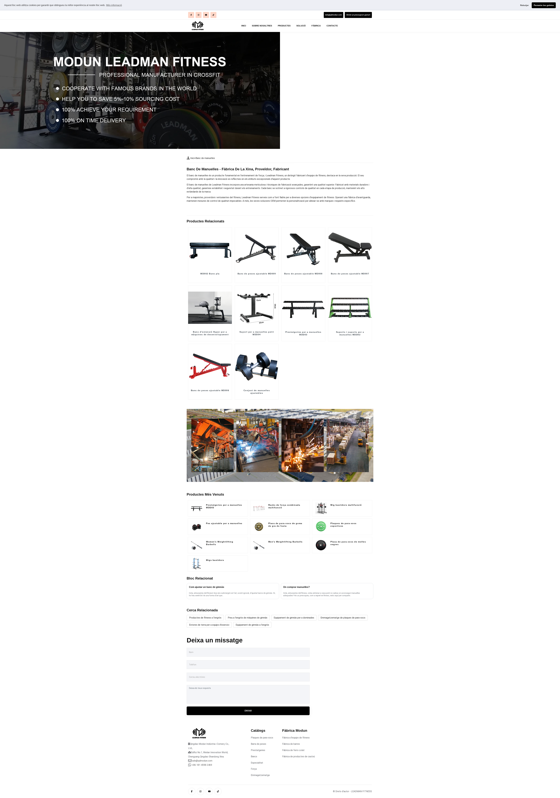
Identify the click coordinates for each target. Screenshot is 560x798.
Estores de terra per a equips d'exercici (209, 624)
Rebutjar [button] (524, 5)
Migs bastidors (215, 560)
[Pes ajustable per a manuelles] (196, 527)
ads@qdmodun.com (202, 760)
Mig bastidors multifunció (346, 505)
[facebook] (191, 15)
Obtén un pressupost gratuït (358, 15)
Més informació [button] (114, 5)
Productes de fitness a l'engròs (205, 617)
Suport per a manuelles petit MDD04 (256, 333)
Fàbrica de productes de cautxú (298, 756)
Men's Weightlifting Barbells (285, 542)
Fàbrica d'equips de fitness (296, 737)
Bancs (254, 756)
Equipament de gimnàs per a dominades (294, 617)
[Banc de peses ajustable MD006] (210, 366)
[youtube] (206, 15)
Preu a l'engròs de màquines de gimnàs (247, 617)
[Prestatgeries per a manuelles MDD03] (303, 308)
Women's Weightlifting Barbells (219, 543)
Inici (192, 158)
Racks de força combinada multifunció (284, 506)
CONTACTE (332, 26)
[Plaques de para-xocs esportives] (321, 527)
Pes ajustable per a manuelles (224, 523)
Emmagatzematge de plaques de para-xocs (343, 617)
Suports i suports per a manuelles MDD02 (350, 333)
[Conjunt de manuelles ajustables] (257, 366)
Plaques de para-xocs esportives (343, 524)
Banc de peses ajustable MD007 (350, 273)
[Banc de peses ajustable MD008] (303, 249)
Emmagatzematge (260, 775)
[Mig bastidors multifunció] (321, 508)
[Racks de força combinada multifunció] (259, 508)
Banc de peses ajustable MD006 (210, 390)
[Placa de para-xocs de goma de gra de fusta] (259, 527)
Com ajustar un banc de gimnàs (206, 587)
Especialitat (257, 762)
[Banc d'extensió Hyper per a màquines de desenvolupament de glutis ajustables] (210, 307)
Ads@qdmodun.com (333, 15)
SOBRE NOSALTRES (262, 26)
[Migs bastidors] (196, 563)
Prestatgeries (258, 750)
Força (254, 768)
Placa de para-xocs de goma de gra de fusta (285, 524)
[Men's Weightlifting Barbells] (259, 545)
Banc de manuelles (205, 158)
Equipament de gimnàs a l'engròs (252, 624)
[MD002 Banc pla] (210, 249)
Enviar (248, 711)
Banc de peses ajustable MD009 (257, 273)
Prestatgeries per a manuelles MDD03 (303, 333)
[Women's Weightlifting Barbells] (196, 545)
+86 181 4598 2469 (202, 765)
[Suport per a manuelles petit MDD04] (257, 307)
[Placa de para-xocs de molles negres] (321, 545)
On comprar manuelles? (296, 587)
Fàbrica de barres (291, 744)
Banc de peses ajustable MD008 (303, 273)
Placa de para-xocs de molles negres (348, 543)
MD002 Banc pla (210, 273)
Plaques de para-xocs (262, 737)
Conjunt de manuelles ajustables (257, 391)
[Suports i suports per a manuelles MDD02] (350, 308)
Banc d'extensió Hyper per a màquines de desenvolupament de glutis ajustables (210, 334)
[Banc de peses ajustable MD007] (350, 249)
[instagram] (199, 15)
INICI (243, 26)
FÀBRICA (316, 26)
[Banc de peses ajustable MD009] (257, 249)
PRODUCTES (284, 26)
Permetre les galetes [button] (544, 5)
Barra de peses (258, 744)
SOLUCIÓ (301, 26)
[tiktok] (213, 15)
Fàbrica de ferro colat (293, 750)
